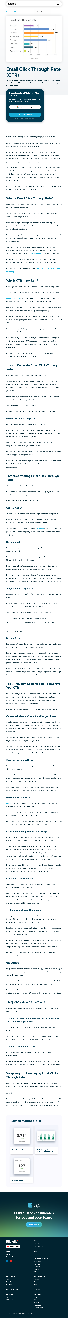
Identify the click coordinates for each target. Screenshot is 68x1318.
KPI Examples (17, 11)
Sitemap (8, 1313)
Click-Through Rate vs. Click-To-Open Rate (44, 1150)
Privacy (24, 1313)
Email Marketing (27, 11)
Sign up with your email (25, 114)
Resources (9, 11)
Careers (8, 1254)
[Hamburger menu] (58, 3)
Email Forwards (17, 1180)
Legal (13, 1313)
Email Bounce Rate (18, 1150)
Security (18, 1313)
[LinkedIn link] (7, 1261)
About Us (9, 1251)
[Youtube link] (11, 1261)
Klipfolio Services (11, 1256)
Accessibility (31, 1313)
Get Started (33, 1224)
